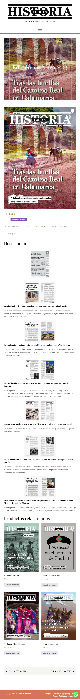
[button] (72, 111)
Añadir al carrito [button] (12, 585)
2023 (29, 226)
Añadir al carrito (18, 219)
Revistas (15, 226)
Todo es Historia (24, 693)
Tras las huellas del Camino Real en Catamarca (49, 226)
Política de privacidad (67, 696)
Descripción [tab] (11, 233)
